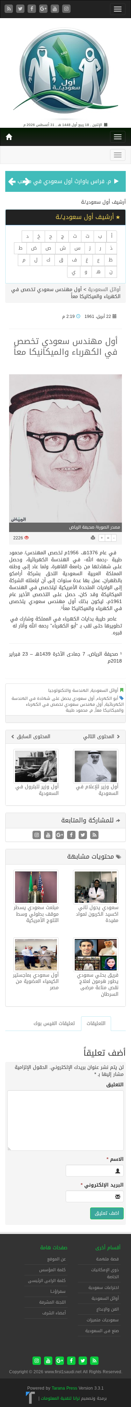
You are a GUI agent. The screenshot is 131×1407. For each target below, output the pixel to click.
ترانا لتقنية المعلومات (60, 1398)
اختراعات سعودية (103, 1287)
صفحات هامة (53, 1247)
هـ (98, 271)
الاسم (115, 1159)
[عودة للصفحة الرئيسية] (65, 71)
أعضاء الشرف (54, 1313)
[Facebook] (32, 9)
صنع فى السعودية (102, 1331)
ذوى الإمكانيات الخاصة (105, 1273)
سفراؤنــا (58, 1291)
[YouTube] (55, 9)
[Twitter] (21, 9)
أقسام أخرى (108, 1247)
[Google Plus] (44, 9)
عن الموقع (56, 1259)
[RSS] (9, 9)
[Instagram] (66, 9)
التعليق (115, 1084)
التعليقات (96, 1023)
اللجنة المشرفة (52, 1302)
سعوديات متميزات (103, 1320)
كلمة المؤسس (52, 1270)
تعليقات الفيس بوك (54, 1023)
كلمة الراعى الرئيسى (47, 1280)
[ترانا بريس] (30, 1398)
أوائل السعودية (104, 289)
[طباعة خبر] (93, 538)
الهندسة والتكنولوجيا (68, 690)
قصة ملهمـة (107, 1259)
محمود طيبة (77, 710)
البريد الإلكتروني (102, 1185)
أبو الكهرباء (107, 698)
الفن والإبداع (107, 1309)
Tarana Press (64, 1388)
